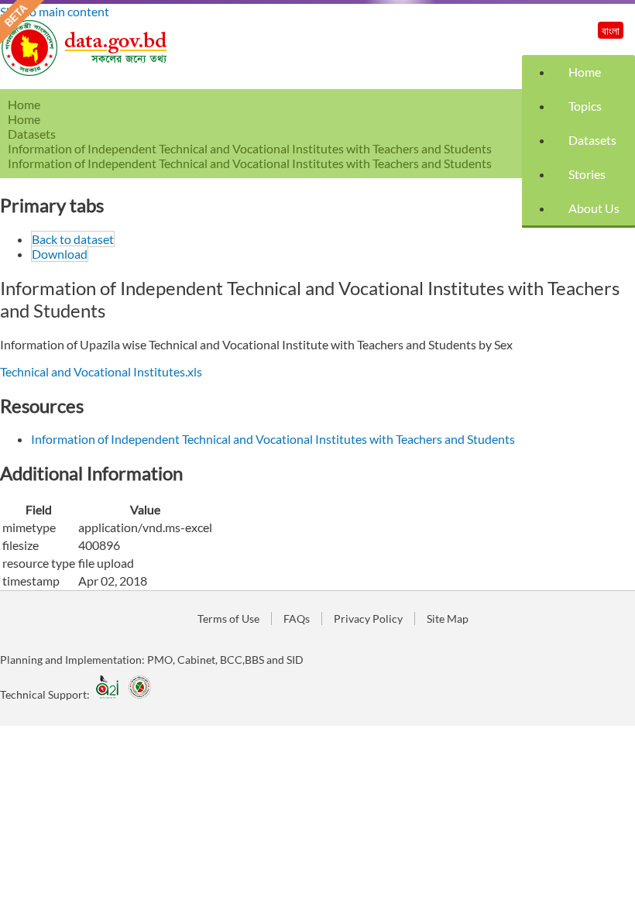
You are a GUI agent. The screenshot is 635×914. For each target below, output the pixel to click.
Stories (587, 174)
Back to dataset (73, 239)
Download (60, 253)
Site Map (448, 618)
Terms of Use (228, 618)
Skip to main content (54, 11)
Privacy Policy (368, 618)
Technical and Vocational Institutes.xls (101, 371)
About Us (594, 208)
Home (584, 71)
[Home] (85, 71)
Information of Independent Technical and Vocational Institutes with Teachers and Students (250, 148)
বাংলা (611, 30)
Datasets (592, 139)
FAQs (296, 618)
